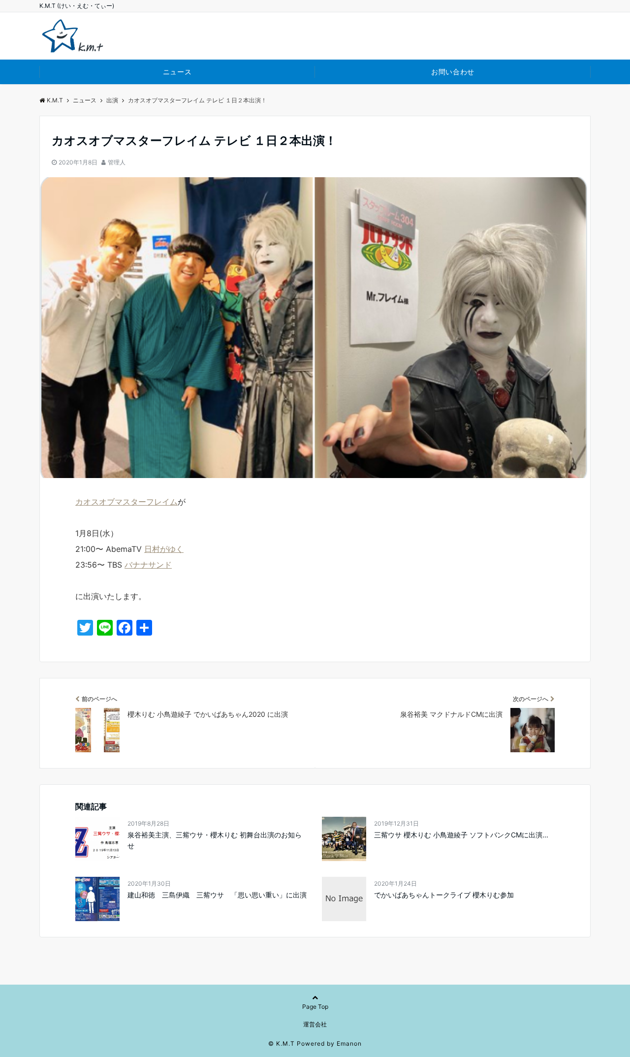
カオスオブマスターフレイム (126, 502)
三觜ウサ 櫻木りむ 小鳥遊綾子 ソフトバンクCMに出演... (461, 835)
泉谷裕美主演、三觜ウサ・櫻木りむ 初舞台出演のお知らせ (214, 840)
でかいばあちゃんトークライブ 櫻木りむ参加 (444, 895)
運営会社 (315, 1024)
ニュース (177, 71)
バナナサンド (148, 565)
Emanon (349, 1043)
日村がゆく (164, 549)
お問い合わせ (452, 71)
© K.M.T (281, 1043)
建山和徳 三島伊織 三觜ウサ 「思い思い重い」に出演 (217, 895)
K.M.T (55, 100)
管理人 (117, 162)
